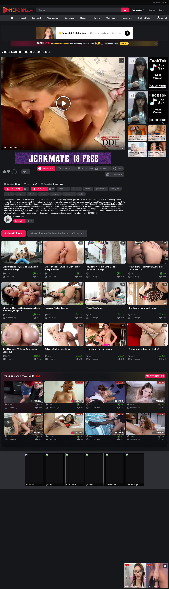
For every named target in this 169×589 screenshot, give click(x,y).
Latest (23, 18)
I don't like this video (8, 171)
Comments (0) (117, 174)
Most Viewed (52, 18)
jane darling (101, 189)
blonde (31, 194)
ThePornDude (144, 18)
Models (83, 18)
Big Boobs (63, 189)
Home (12, 18)
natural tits (69, 194)
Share (120, 168)
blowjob (43, 194)
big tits (9, 194)
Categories (69, 18)
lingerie (21, 194)
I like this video (4, 171)
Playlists (96, 18)
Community (111, 18)
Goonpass (127, 18)
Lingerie (76, 189)
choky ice (115, 189)
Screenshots (105, 168)
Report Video (87, 168)
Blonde (88, 189)
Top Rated (36, 18)
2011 (81, 194)
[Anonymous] (8, 219)
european (55, 194)
